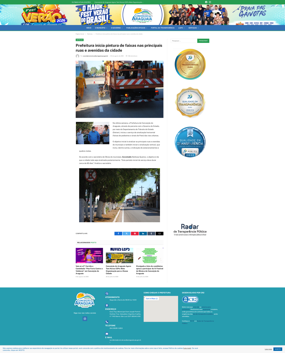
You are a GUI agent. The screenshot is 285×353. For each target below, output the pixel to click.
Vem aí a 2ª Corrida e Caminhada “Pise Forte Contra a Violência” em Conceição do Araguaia (89, 269)
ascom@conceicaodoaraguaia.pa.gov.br (95, 56)
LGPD (180, 28)
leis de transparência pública (203, 314)
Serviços (192, 28)
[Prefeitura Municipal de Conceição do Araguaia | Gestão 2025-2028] (142, 14)
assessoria (206, 309)
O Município (100, 28)
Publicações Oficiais (135, 28)
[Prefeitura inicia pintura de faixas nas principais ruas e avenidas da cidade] (119, 89)
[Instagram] (210, 2)
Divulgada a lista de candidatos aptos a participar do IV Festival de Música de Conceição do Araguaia (149, 269)
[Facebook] (206, 2)
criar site (196, 307)
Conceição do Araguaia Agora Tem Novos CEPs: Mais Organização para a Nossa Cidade (120, 2)
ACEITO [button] (278, 349)
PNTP (192, 321)
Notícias (80, 40)
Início (88, 28)
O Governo (116, 28)
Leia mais (187, 348)
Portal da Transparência (163, 28)
